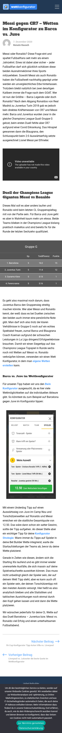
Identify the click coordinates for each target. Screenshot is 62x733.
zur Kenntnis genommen (31, 723)
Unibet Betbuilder (31, 683)
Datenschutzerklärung (31, 728)
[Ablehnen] (58, 708)
